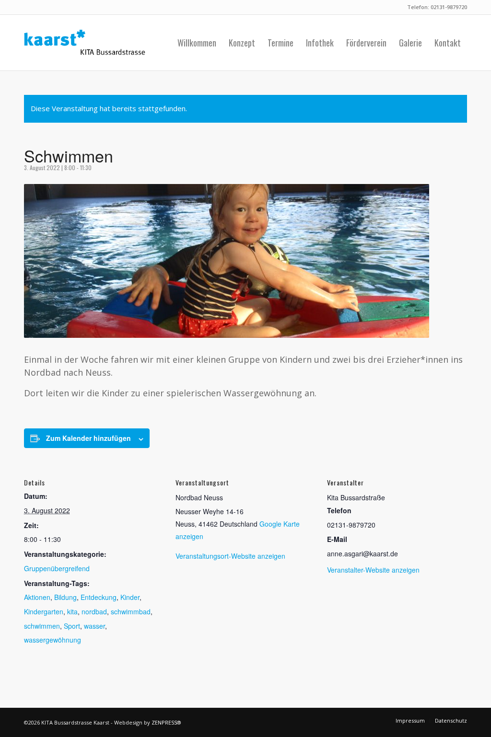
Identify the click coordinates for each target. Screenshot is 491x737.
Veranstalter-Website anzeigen (373, 570)
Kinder (130, 597)
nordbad (94, 611)
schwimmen (42, 626)
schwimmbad (131, 611)
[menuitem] (196, 42)
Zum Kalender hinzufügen (88, 438)
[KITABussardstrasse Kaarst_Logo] (84, 42)
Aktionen (37, 597)
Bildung (65, 597)
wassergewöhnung (52, 640)
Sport (72, 626)
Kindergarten (43, 611)
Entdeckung (99, 597)
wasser (94, 626)
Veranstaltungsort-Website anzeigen (230, 556)
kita (72, 611)
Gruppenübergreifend (57, 568)
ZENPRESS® (166, 722)
